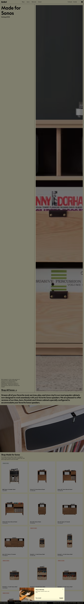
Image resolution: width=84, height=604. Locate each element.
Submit (61, 598)
